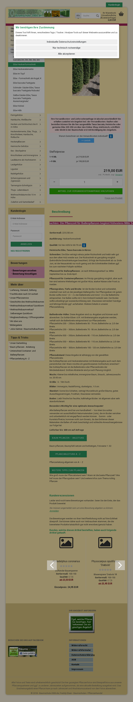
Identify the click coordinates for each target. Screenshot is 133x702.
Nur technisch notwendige (66, 47)
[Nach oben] (124, 697)
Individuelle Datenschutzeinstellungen (66, 41)
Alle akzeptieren (66, 53)
